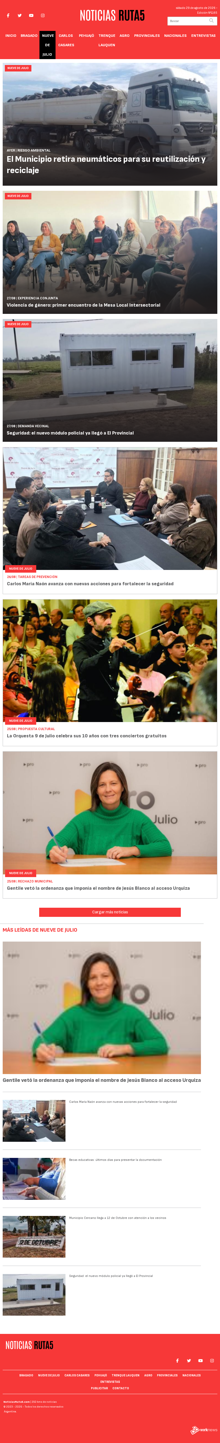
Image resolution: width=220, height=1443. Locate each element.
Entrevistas (203, 35)
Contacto (120, 1388)
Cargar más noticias (110, 912)
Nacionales (175, 35)
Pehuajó (86, 35)
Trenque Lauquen (106, 40)
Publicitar (99, 1388)
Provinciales (147, 35)
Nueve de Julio (48, 45)
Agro (125, 35)
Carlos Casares (66, 40)
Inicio (10, 35)
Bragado (29, 35)
